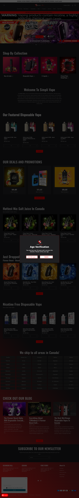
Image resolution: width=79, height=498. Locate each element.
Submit (46, 257)
